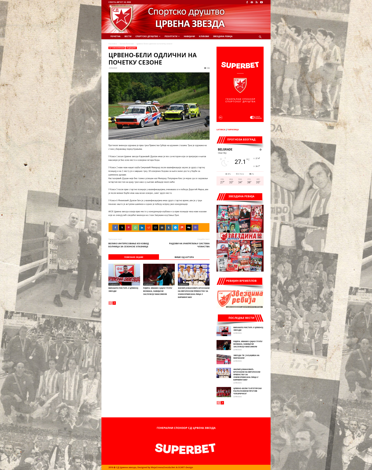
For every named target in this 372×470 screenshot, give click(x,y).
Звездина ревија (223, 36)
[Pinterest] (129, 227)
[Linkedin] (142, 227)
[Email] (155, 227)
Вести (128, 36)
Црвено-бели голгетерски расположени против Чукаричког (247, 391)
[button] (260, 37)
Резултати (171, 36)
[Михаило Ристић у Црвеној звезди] (124, 275)
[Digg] (189, 227)
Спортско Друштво (146, 36)
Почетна (115, 36)
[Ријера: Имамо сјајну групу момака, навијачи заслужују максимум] (159, 275)
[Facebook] (247, 2)
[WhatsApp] (135, 227)
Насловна (112, 43)
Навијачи (189, 36)
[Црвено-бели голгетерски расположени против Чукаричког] (224, 392)
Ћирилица (233, 129)
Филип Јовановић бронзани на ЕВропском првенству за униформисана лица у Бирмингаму (246, 374)
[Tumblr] (169, 227)
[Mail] (252, 2)
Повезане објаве (133, 257)
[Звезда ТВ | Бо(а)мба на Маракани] (224, 359)
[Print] (162, 227)
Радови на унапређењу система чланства (189, 245)
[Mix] (182, 227)
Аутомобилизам (127, 43)
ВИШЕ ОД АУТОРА (184, 257)
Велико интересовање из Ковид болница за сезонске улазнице (128, 245)
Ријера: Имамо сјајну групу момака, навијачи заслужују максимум (157, 291)
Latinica (221, 129)
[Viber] (195, 227)
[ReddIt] (149, 227)
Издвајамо (131, 48)
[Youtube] (261, 2)
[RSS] (256, 2)
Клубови (204, 36)
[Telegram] (175, 227)
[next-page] (114, 303)
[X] (122, 227)
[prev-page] (110, 303)
